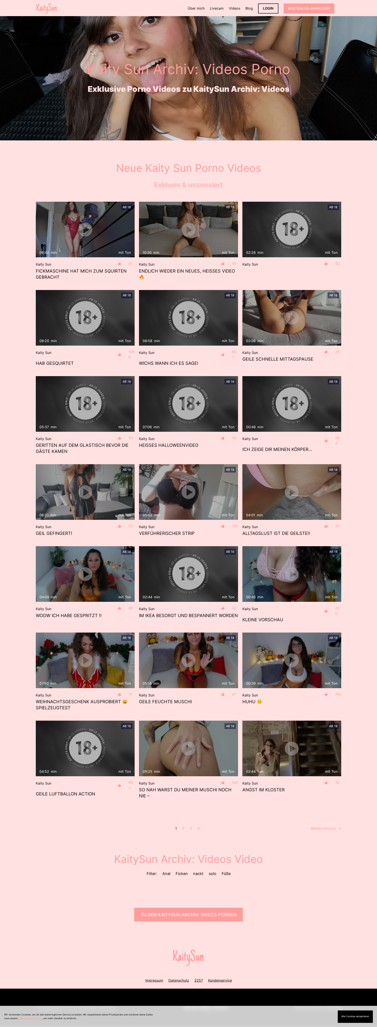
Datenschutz (178, 980)
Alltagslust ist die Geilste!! (276, 533)
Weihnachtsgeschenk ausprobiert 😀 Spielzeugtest (82, 704)
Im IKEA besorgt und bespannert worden (188, 615)
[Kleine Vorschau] (291, 574)
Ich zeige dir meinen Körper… (277, 449)
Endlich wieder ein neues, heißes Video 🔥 (187, 274)
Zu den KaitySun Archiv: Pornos (189, 914)
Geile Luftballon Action (65, 794)
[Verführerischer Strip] (188, 492)
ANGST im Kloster (263, 789)
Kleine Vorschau (262, 619)
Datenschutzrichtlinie (30, 1018)
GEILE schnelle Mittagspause (277, 359)
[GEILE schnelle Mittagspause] (291, 318)
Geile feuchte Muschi (165, 701)
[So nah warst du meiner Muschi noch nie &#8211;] (188, 748)
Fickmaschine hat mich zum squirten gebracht (81, 274)
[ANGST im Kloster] (291, 748)
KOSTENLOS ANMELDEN (309, 8)
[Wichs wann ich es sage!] (188, 318)
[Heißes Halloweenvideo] (188, 404)
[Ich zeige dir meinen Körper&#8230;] (291, 404)
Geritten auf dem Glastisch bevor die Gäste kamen (82, 448)
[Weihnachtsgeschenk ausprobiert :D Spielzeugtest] (85, 660)
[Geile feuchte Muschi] (188, 660)
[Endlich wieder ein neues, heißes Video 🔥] (188, 229)
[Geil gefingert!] (85, 492)
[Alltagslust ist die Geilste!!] (291, 492)
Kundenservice (220, 980)
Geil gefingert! (54, 533)
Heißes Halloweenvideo (168, 445)
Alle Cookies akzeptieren (355, 1016)
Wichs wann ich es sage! (168, 363)
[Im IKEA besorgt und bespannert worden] (188, 574)
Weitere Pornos (326, 828)
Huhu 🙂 (252, 701)
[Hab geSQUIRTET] (85, 318)
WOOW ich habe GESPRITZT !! (69, 615)
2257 (198, 980)
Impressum (154, 980)
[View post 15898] (291, 229)
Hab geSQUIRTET (55, 363)
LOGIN (268, 8)
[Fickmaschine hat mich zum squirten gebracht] (85, 229)
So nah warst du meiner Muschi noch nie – (185, 792)
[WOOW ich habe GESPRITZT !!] (85, 574)
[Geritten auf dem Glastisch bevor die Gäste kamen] (85, 404)
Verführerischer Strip (167, 533)
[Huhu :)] (291, 660)
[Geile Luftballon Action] (85, 748)
